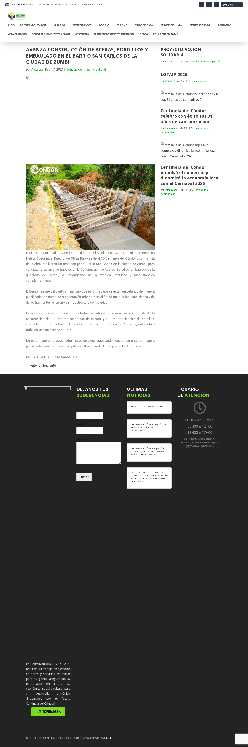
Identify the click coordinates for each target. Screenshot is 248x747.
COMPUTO (170, 81)
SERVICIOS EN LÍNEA (171, 25)
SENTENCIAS (82, 34)
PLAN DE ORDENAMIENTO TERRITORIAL (114, 34)
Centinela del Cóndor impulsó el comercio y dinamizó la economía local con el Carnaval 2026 (190, 175)
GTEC (109, 738)
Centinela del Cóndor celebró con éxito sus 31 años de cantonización (187, 116)
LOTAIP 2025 (174, 74)
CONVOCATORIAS (17, 34)
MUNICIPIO (59, 25)
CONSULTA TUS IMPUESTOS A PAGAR (51, 34)
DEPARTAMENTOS (82, 25)
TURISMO (122, 25)
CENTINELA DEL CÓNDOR (33, 25)
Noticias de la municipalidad (86, 69)
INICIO (11, 25)
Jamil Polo (169, 61)
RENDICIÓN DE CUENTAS (165, 34)
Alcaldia (37, 69)
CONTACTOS (224, 25)
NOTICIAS (104, 25)
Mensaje (83, 439)
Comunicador (171, 128)
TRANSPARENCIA (144, 25)
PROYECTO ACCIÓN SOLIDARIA (181, 52)
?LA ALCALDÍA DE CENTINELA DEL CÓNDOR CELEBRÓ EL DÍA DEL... (67, 4)
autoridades (48, 711)
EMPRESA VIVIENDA (200, 25)
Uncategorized (199, 81)
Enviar (84, 477)
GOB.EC (144, 34)
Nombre (82, 409)
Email (81, 424)
